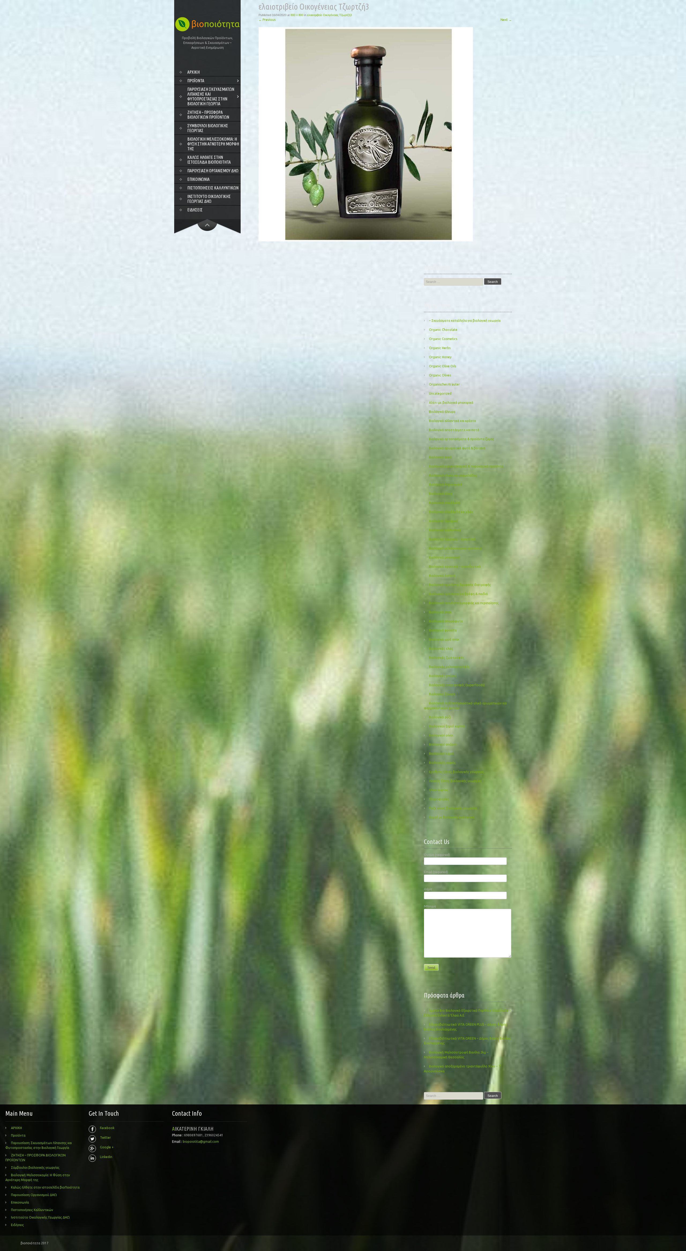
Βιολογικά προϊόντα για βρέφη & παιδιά (458, 594)
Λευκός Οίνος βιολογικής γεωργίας (455, 781)
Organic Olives (440, 375)
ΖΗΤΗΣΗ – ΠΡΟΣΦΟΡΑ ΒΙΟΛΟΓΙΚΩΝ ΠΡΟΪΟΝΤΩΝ (208, 115)
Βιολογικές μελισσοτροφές (449, 667)
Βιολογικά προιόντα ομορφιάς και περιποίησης (464, 603)
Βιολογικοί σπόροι (443, 744)
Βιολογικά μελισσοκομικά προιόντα (455, 548)
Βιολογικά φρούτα (443, 630)
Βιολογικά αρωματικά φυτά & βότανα (457, 448)
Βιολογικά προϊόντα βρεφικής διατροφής (460, 585)
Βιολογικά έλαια (440, 493)
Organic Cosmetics (443, 339)
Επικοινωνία (198, 179)
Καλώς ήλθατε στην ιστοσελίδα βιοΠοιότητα (209, 160)
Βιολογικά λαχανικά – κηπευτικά (452, 539)
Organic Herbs (439, 348)
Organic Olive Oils (442, 366)
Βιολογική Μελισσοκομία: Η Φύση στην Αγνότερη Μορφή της (213, 144)
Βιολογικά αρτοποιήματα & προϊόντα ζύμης (461, 439)
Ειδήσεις (195, 209)
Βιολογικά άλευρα (442, 411)
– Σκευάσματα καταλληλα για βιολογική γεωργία (465, 320)
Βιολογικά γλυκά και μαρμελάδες (453, 475)
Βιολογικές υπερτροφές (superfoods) (457, 685)
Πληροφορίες (439, 799)
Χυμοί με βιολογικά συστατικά (452, 817)
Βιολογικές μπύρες (443, 676)
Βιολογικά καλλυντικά (445, 530)
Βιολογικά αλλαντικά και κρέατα (452, 421)
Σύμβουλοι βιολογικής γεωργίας (207, 128)
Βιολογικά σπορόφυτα (446, 621)
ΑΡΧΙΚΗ (193, 72)
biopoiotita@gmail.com (201, 1141)
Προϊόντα (195, 80)
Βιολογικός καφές (442, 762)
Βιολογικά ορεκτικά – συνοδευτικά (455, 566)
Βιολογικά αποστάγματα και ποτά (454, 430)
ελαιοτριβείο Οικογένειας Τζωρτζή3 (329, 15)
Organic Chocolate (443, 329)
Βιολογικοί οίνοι (441, 735)
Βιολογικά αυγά (440, 457)
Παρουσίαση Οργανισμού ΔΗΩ (212, 170)
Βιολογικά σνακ (440, 612)
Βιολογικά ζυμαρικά (443, 521)
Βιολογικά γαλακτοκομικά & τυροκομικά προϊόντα (466, 466)
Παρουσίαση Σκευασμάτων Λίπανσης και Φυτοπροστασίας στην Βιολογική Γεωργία (210, 96)
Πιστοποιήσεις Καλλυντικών (212, 187)
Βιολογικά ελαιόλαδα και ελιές (451, 512)
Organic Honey (440, 357)
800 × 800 (296, 15)
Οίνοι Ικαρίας (438, 790)
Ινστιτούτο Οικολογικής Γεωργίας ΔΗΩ (209, 199)
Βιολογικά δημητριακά (445, 484)
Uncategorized (440, 393)
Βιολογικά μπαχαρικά (444, 557)
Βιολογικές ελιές (441, 648)
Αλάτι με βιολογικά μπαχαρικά (451, 402)
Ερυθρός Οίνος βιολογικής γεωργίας (456, 772)
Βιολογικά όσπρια (442, 575)
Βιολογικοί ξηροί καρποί (447, 726)
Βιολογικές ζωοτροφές (446, 657)
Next (506, 19)
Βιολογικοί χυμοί (441, 753)
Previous (267, 19)
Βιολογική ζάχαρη (442, 694)
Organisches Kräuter (444, 384)
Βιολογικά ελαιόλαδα (444, 503)
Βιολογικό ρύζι (440, 717)
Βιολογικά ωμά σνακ (444, 639)
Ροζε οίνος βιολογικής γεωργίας (453, 808)
